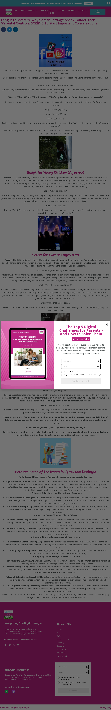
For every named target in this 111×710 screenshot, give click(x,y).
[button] (106, 324)
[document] (55, 355)
